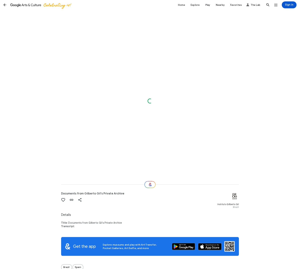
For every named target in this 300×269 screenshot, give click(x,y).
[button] (5, 5)
